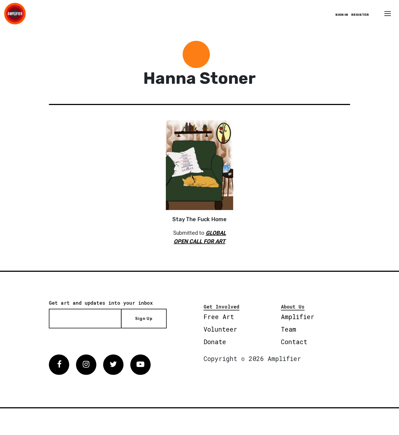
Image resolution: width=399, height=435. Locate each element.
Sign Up (144, 318)
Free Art (219, 317)
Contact (294, 342)
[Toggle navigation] (387, 13)
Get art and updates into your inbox (101, 303)
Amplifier (297, 317)
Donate (215, 342)
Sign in (341, 15)
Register (360, 15)
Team (288, 329)
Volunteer (220, 329)
